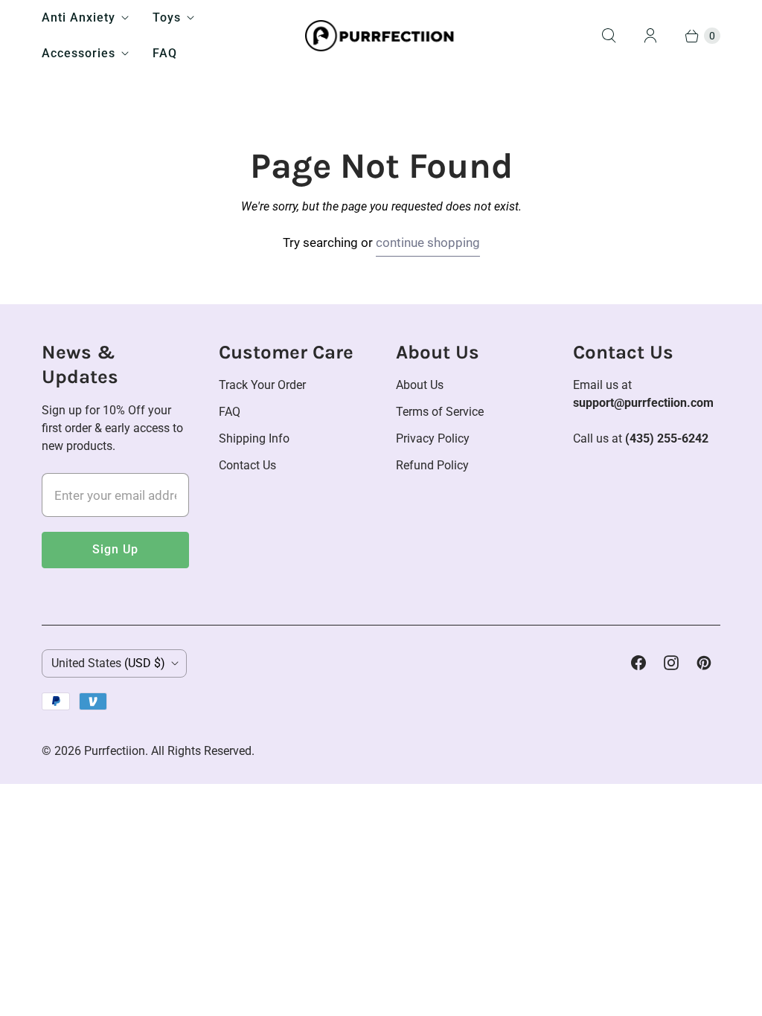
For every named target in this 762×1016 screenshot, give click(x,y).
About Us (420, 385)
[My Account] (650, 36)
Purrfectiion (114, 751)
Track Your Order (262, 385)
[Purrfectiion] (381, 36)
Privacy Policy (433, 438)
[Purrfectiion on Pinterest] (704, 662)
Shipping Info (254, 438)
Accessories (78, 53)
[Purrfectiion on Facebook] (638, 662)
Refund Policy (432, 465)
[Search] (609, 36)
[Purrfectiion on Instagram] (671, 662)
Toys (167, 17)
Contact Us (247, 465)
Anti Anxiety (78, 17)
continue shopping (428, 242)
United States (108, 663)
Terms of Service (440, 412)
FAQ (165, 53)
